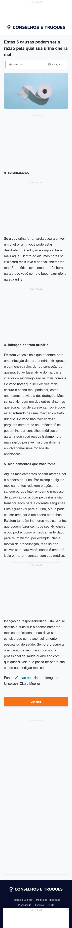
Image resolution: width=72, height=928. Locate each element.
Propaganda (24, 905)
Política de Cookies (22, 899)
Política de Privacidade (48, 899)
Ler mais (36, 702)
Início (51, 905)
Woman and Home (28, 677)
